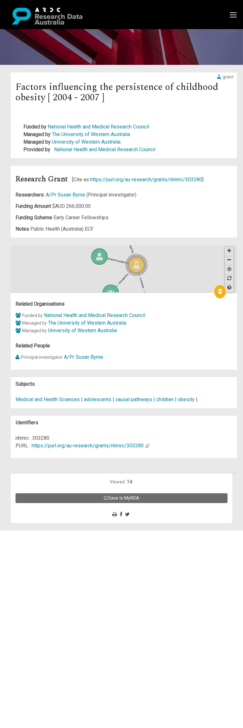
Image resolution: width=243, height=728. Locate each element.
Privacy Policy (35, 599)
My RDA (29, 542)
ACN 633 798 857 (19, 618)
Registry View (35, 580)
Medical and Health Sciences (48, 399)
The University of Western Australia (91, 134)
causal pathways (133, 399)
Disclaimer (31, 557)
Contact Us (32, 549)
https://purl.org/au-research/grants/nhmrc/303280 (146, 180)
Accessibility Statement (46, 606)
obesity (186, 399)
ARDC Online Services (44, 572)
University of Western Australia (86, 142)
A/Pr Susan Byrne (66, 195)
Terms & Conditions (41, 591)
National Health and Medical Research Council (98, 127)
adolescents (97, 399)
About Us (30, 534)
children (165, 399)
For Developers (37, 565)
